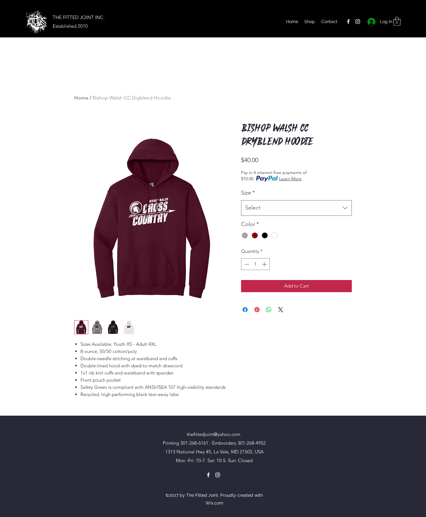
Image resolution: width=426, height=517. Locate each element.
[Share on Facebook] (245, 309)
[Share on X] (280, 309)
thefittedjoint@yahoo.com (213, 434)
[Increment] (265, 264)
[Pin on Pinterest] (257, 309)
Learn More (290, 178)
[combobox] (296, 208)
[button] (397, 21)
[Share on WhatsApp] (269, 309)
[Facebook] (348, 21)
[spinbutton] (255, 264)
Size (248, 192)
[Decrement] (246, 264)
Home (81, 98)
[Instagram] (358, 21)
